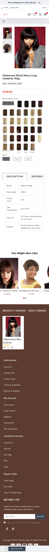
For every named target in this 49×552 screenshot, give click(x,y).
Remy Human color (10, 98)
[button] (16, 47)
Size (4, 155)
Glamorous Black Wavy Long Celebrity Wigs (13, 339)
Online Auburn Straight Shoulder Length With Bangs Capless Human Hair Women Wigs (12, 290)
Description (14, 176)
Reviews (37, 176)
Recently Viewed (14, 310)
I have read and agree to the (23, 522)
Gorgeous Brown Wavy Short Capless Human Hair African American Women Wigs (36, 290)
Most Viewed (37, 310)
